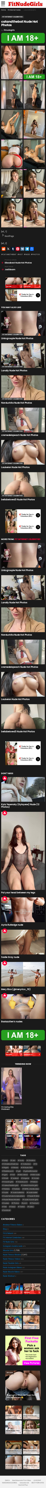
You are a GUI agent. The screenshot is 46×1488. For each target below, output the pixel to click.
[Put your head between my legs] (23, 851)
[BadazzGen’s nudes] (23, 1006)
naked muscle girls (30, 1185)
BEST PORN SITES (38, 1483)
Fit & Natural (9, 1233)
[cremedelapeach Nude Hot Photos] (23, 420)
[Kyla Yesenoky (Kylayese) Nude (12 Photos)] (23, 789)
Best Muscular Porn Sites (21, 1480)
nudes (6, 1203)
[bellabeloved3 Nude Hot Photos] (23, 484)
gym (5, 1175)
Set (5, 1207)
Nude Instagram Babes (14, 1267)
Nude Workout (9, 1276)
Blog (6, 1229)
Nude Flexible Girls (12, 1263)
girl (19, 1171)
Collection (27, 1164)
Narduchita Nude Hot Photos (16, 402)
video (31, 1207)
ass (13, 1160)
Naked (34, 1182)
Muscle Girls (8, 1250)
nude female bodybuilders (14, 1196)
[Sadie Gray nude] (23, 942)
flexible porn (8, 1171)
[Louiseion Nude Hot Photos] (23, 452)
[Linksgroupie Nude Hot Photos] (23, 323)
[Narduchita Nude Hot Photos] (23, 387)
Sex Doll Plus (23, 1485)
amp (6, 1160)
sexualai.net (24, 1483)
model (36, 1178)
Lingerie (26, 1178)
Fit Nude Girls (27, 1167)
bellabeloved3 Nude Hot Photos (18, 499)
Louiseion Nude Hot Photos (15, 467)
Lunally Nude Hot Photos (14, 370)
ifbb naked (23, 1175)
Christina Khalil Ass (11, 1164)
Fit (36, 1164)
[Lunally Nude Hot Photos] (23, 355)
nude (27, 254)
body (22, 1160)
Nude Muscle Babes (13, 1272)
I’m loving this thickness (7, 1108)
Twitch (22, 1207)
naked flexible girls (11, 1185)
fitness (15, 1167)
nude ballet (33, 1192)
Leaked (15, 1178)
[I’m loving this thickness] (11, 1086)
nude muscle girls (31, 1199)
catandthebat (10, 254)
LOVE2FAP (37, 1480)
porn (25, 1203)
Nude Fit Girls (34, 1196)
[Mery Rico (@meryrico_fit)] (23, 974)
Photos (36, 254)
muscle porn (23, 1182)
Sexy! (13, 1207)
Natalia (6, 1189)
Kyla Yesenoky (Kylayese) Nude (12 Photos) (20, 805)
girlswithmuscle (31, 1171)
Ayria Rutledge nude (12, 924)
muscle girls (8, 1182)
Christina (31, 1160)
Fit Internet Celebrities (12, 334)
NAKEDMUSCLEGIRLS (9, 1483)
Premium (35, 1203)
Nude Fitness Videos (13, 1259)
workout (7, 1210)
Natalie (17, 1189)
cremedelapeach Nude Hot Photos (19, 435)
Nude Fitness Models (12, 1199)
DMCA (7, 1480)
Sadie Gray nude (10, 957)
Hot (21, 254)
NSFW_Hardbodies (31, 1189)
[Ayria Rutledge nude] (23, 909)
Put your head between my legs (18, 892)
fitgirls (6, 1167)
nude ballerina (18, 1192)
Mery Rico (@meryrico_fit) (16, 989)
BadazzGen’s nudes (12, 1021)
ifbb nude (36, 1175)
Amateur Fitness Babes (13, 1225)
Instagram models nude (14, 1246)
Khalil (6, 1178)
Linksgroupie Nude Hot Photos (17, 338)
